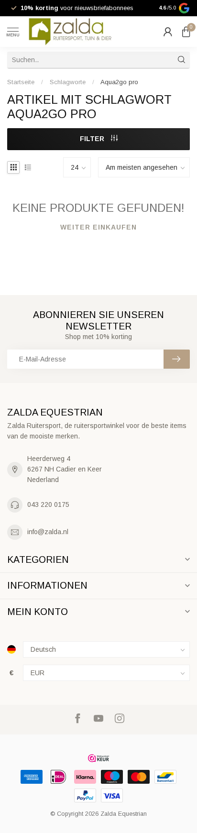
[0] (186, 31)
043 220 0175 (48, 504)
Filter (93, 138)
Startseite (20, 82)
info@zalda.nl (47, 532)
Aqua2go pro (119, 82)
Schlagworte (68, 82)
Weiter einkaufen (98, 227)
